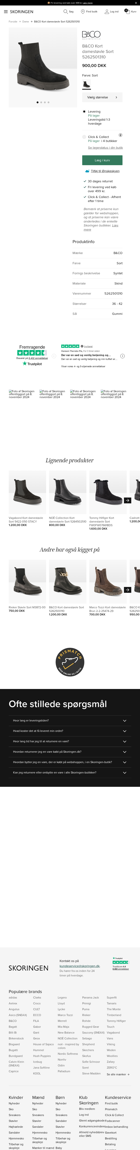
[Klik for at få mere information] (120, 135)
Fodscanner (112, 1121)
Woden (111, 1050)
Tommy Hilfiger (116, 1021)
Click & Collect (114, 1115)
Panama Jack (90, 997)
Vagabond (113, 1032)
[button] (24, 407)
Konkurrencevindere (92, 1126)
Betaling (110, 1144)
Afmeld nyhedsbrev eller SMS (91, 1134)
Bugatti (13, 1050)
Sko (11, 1109)
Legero (62, 997)
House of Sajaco (43, 1044)
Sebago (87, 1038)
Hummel (38, 1050)
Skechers (88, 1050)
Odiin (61, 1065)
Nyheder (14, 1103)
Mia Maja (63, 1026)
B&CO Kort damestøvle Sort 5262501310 (57, 21)
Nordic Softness (68, 1053)
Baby (59, 1148)
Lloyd (61, 1003)
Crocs (36, 1003)
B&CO (13, 1021)
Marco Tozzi (65, 1015)
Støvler (13, 1121)
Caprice (14, 1071)
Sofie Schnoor (91, 1061)
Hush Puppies (42, 1056)
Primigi (86, 1003)
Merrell (62, 1021)
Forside (13, 21)
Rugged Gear (90, 1026)
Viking (111, 1044)
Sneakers (14, 1115)
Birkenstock (16, 1038)
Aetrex (13, 1003)
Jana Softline (41, 1067)
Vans (110, 1038)
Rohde (86, 1021)
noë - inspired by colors (68, 1046)
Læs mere (88, 2)
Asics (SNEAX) (18, 1015)
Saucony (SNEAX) (93, 1032)
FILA (36, 1021)
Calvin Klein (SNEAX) (16, 1063)
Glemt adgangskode (92, 1120)
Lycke (61, 1009)
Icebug (37, 1061)
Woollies (112, 1056)
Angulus (14, 1009)
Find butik (111, 1103)
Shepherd (88, 1044)
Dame (25, 21)
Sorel (85, 1067)
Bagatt (13, 1026)
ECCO (37, 1015)
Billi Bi (13, 1032)
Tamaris (111, 1003)
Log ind (84, 1114)
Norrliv (62, 1059)
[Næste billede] (70, 67)
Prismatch (111, 1109)
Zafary (111, 1061)
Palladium (64, 1071)
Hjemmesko (16, 1138)
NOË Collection (67, 1038)
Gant (36, 1032)
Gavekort (110, 1132)
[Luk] (136, 2)
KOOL (37, 1073)
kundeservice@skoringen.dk (80, 966)
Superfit (112, 997)
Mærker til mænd (43, 1148)
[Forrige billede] (16, 67)
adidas (13, 997)
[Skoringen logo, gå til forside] (21, 11)
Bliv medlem (87, 1109)
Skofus (86, 1056)
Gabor (37, 1026)
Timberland (114, 1015)
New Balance (66, 1032)
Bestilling (111, 1138)
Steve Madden (91, 1073)
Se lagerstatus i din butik (105, 148)
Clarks (37, 997)
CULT (36, 1009)
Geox (36, 1038)
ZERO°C (112, 1067)
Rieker (86, 1015)
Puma (85, 1009)
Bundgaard (16, 1056)
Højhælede (16, 1126)
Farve (86, 75)
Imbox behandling (116, 1126)
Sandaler (14, 1132)
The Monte (114, 1009)
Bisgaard (14, 1044)
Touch (110, 1026)
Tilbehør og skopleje (16, 1146)
